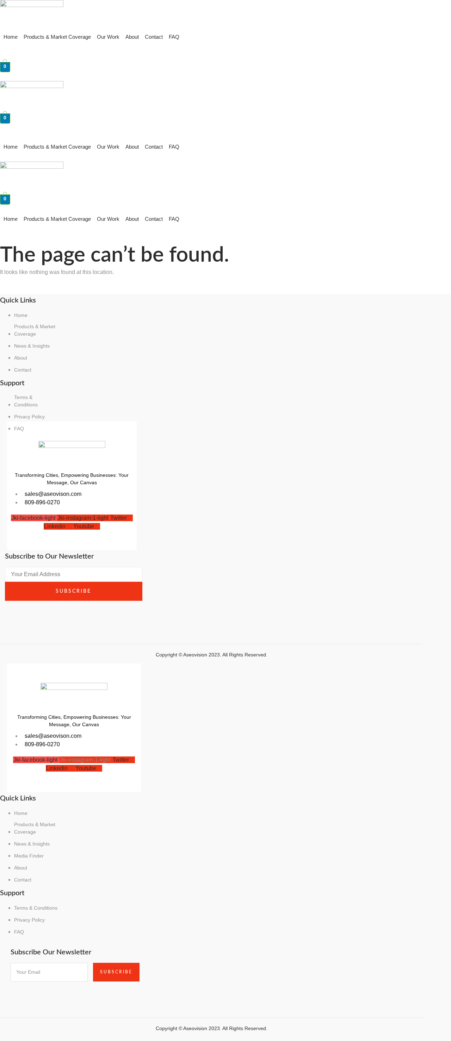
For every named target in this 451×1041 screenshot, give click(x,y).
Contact (154, 37)
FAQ (174, 37)
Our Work (108, 37)
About (132, 37)
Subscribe (73, 591)
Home (11, 37)
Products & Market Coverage (57, 37)
